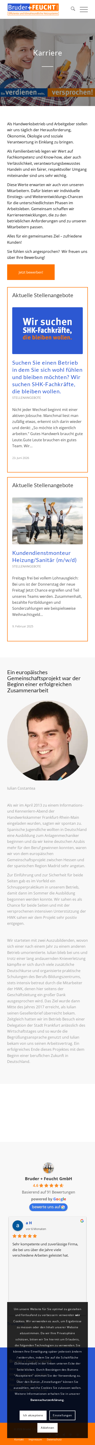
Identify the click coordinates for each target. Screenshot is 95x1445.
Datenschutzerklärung (47, 1400)
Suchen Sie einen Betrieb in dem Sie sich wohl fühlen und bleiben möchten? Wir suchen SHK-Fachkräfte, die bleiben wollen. (47, 376)
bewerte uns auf (46, 1206)
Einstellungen (62, 1415)
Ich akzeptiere (33, 1415)
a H (29, 1222)
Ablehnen (47, 1428)
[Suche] (70, 9)
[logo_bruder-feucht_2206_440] (39, 9)
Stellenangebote (26, 398)
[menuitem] (70, 9)
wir (77, 1315)
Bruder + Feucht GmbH (48, 1178)
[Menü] (81, 9)
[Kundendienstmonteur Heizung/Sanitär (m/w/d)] (47, 521)
